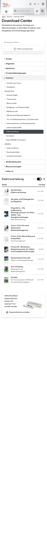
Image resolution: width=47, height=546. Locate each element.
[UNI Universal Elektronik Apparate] (5, 115)
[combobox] (30, 10)
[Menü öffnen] (6, 11)
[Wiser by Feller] (5, 103)
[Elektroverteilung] (5, 131)
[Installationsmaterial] (5, 155)
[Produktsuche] (15, 11)
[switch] (39, 179)
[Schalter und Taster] (5, 82)
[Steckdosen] (5, 86)
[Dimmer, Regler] (5, 94)
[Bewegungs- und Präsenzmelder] (5, 107)
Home (3, 16)
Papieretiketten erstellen (19, 312)
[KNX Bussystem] (5, 111)
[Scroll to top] (40, 539)
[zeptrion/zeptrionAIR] (5, 127)
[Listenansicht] (44, 179)
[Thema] (30, 4)
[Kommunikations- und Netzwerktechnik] (5, 123)
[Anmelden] (43, 4)
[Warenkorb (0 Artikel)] (42, 11)
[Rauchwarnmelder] (5, 151)
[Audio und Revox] (5, 147)
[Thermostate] (5, 99)
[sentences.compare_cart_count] (37, 11)
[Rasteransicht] (34, 179)
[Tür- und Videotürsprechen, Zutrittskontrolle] (5, 119)
